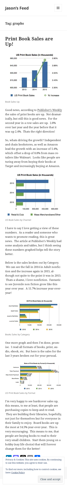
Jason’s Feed (17, 8)
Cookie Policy (18, 472)
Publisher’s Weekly (49, 110)
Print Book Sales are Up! (29, 41)
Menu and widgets (58, 11)
